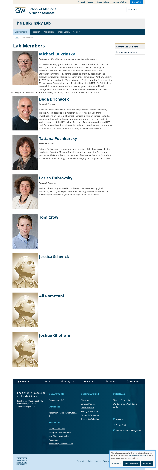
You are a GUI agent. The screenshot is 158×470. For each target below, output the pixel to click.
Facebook (24, 381)
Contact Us (121, 425)
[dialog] (132, 459)
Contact (76, 32)
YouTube (91, 381)
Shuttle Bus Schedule (90, 419)
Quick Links (135, 10)
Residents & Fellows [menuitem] (120, 2)
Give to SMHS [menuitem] (136, 2)
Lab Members (21, 32)
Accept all (147, 463)
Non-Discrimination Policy (60, 436)
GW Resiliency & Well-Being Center (125, 405)
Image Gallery (64, 32)
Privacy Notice (94, 461)
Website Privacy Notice (137, 455)
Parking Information (90, 415)
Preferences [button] (116, 463)
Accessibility (54, 440)
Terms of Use (109, 461)
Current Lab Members (127, 46)
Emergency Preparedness (60, 432)
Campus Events (87, 407)
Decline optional (131, 463)
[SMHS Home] (37, 11)
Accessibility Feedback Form (61, 443)
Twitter (46, 381)
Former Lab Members (126, 52)
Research (36, 32)
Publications (48, 32)
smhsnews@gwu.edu (26, 406)
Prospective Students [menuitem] (85, 2)
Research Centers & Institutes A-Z (63, 414)
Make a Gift (121, 419)
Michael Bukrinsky (57, 54)
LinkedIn (112, 381)
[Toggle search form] (86, 32)
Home (17, 38)
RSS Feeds (135, 381)
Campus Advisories (57, 428)
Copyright (81, 461)
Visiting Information (89, 411)
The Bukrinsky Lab (33, 23)
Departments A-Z (56, 400)
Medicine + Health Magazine (128, 430)
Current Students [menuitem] (103, 2)
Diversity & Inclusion (122, 400)
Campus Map (86, 404)
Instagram (69, 381)
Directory (85, 400)
